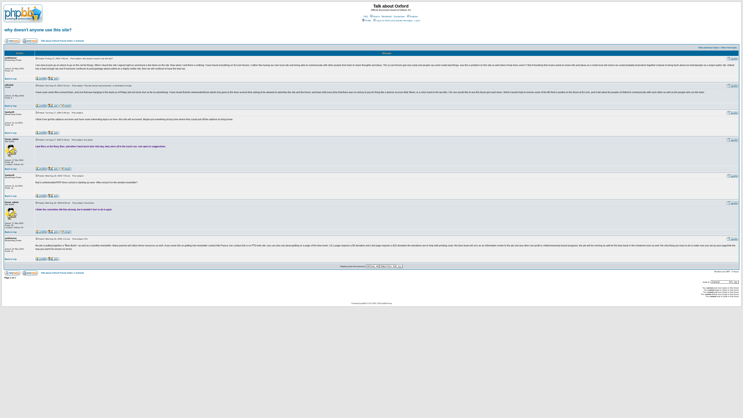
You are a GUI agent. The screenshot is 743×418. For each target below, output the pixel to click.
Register (414, 16)
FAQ (366, 16)
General (80, 41)
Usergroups (399, 16)
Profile (368, 20)
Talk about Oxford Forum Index (57, 41)
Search (376, 16)
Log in (417, 20)
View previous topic (708, 47)
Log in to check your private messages (394, 20)
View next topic (729, 47)
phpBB (363, 303)
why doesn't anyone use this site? (38, 29)
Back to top (11, 79)
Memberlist (387, 16)
